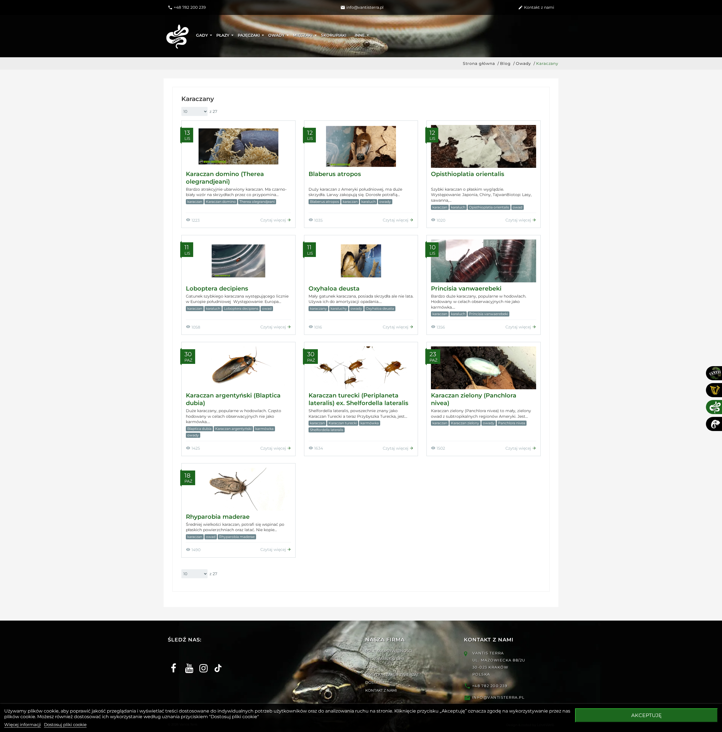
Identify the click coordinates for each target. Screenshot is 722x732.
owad (517, 207)
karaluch (368, 201)
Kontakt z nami (381, 690)
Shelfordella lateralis (326, 430)
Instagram (201, 663)
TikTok (216, 663)
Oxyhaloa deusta (334, 288)
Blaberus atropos (335, 173)
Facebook (173, 663)
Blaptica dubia (199, 429)
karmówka (264, 429)
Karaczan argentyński (233, 429)
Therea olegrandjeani (257, 201)
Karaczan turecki (343, 423)
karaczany (318, 308)
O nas (371, 666)
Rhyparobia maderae (218, 516)
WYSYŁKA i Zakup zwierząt (392, 674)
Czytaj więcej (273, 220)
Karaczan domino (221, 201)
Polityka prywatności (388, 651)
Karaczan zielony (465, 423)
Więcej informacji (22, 724)
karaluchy (339, 308)
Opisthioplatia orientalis (467, 173)
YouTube (187, 663)
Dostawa (375, 682)
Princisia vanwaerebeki (466, 288)
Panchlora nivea (511, 423)
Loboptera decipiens (217, 288)
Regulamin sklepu (384, 658)
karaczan (194, 201)
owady (385, 201)
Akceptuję (646, 715)
